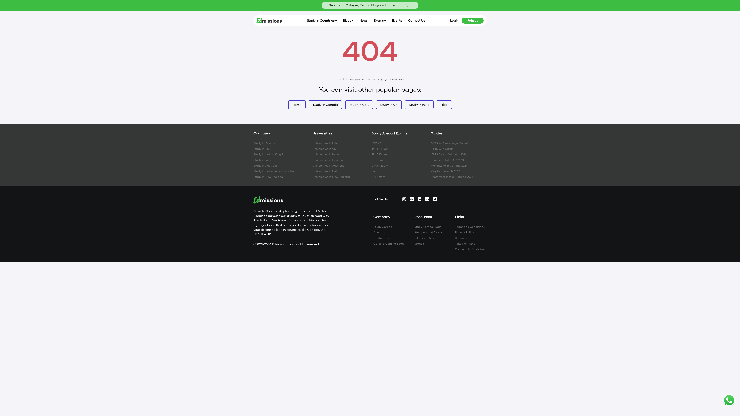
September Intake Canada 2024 (452, 177)
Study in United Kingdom (270, 154)
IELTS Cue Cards (442, 149)
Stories (419, 244)
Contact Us (381, 238)
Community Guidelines (470, 249)
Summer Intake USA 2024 (447, 160)
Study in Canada (264, 143)
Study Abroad (382, 227)
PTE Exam (378, 177)
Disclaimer (462, 238)
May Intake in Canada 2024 (449, 166)
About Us (379, 232)
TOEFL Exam (380, 149)
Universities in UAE (325, 171)
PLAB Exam (379, 154)
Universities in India (326, 154)
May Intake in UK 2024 (445, 171)
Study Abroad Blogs (427, 227)
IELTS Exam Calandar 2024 (449, 154)
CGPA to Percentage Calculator (452, 143)
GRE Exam (378, 160)
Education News (425, 238)
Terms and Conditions (470, 227)
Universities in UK (324, 149)
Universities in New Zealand (331, 177)
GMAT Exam (380, 166)
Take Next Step (465, 244)
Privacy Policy (464, 232)
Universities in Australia (329, 166)
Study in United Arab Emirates (273, 171)
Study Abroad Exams (428, 232)
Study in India (262, 160)
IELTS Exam (379, 143)
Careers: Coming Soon (388, 244)
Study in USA (262, 149)
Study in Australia (265, 166)
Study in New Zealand (268, 177)
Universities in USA (325, 143)
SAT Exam (378, 171)
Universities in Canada (328, 160)
